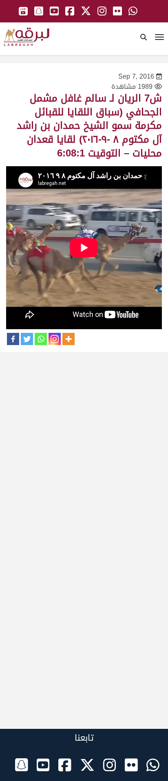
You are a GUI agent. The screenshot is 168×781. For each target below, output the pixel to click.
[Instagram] (55, 339)
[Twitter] (27, 339)
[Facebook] (13, 339)
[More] (68, 339)
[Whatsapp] (41, 339)
